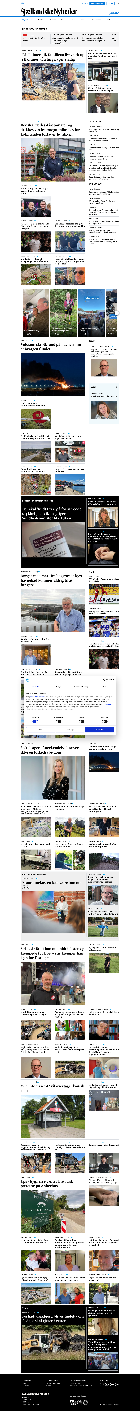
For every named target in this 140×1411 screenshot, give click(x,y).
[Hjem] (22, 3)
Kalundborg (25, 256)
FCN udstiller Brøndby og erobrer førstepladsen (104, 222)
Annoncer (25, 1386)
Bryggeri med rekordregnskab (104, 1144)
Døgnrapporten (37, 35)
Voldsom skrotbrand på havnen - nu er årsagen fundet (103, 139)
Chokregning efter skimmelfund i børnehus (33, 404)
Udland (91, 189)
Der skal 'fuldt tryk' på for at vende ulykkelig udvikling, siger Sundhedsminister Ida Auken (51, 513)
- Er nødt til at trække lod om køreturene (34, 674)
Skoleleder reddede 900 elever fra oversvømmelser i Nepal (104, 193)
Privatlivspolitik (75, 1383)
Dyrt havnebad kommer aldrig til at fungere (51, 580)
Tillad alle (99, 730)
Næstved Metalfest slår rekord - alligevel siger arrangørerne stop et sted (70, 261)
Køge (90, 135)
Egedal (90, 908)
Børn (64, 1009)
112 (94, 145)
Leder (101, 393)
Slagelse (55, 35)
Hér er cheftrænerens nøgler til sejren (35, 226)
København (92, 207)
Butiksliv (33, 121)
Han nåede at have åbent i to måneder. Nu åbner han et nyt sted (102, 56)
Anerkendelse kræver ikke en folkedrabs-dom (50, 750)
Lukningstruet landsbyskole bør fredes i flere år (70, 1147)
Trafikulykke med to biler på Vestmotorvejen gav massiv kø (36, 437)
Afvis (40, 730)
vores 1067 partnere (38, 697)
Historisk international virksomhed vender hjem (100, 89)
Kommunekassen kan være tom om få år (52, 885)
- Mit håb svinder (69, 845)
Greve (84, 35)
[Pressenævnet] (79, 1401)
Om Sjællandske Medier (78, 1380)
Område (53, 20)
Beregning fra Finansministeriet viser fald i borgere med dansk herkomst (103, 212)
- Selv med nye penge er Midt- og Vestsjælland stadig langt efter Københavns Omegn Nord (36, 810)
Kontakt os (49, 1386)
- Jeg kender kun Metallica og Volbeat (34, 191)
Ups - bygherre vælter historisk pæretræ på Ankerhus (47, 1183)
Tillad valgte (70, 730)
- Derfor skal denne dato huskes (104, 1013)
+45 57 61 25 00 (33, 1404)
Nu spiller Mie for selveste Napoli (103, 912)
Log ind (110, 3)
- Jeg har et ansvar (69, 437)
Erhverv (73, 20)
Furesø (90, 50)
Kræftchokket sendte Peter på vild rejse (69, 807)
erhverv (99, 126)
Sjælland (115, 35)
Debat (82, 20)
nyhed (96, 135)
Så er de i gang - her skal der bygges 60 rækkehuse (101, 178)
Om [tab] (104, 687)
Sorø (22, 1177)
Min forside (42, 20)
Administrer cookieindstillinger (81, 1386)
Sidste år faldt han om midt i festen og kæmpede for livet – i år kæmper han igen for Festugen (52, 953)
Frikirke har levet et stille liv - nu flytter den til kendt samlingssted (103, 809)
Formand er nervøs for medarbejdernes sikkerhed (104, 1242)
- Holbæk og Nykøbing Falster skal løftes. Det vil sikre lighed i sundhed (104, 352)
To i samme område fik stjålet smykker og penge (34, 39)
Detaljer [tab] (58, 687)
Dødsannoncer (97, 20)
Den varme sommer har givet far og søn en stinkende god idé (70, 225)
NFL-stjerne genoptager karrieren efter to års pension (102, 231)
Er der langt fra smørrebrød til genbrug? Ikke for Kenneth (103, 1086)
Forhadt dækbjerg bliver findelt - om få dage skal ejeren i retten (70, 1050)
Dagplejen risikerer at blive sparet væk (102, 1279)
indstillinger (107, 704)
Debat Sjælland (105, 346)
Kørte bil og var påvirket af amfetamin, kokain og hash (94, 39)
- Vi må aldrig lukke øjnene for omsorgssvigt (103, 1181)
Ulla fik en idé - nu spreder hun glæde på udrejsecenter (70, 1279)
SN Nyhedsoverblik (27, 20)
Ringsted (58, 841)
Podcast (34, 505)
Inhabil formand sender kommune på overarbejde (33, 1013)
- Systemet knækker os (34, 1241)
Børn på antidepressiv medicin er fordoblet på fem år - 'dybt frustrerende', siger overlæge (102, 538)
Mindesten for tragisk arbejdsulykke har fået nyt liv (35, 260)
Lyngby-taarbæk (94, 85)
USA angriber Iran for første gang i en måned (102, 202)
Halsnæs (92, 841)
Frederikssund (26, 571)
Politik (100, 207)
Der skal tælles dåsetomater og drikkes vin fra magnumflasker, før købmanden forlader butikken (50, 129)
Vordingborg (93, 803)
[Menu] (118, 3)
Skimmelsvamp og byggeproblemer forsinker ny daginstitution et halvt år (35, 1147)
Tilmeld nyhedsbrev (53, 1383)
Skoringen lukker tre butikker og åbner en (104, 130)
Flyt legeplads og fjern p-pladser (70, 470)
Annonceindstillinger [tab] (81, 687)
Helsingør (26, 35)
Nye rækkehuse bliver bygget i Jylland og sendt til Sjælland (36, 1279)
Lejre (56, 1275)
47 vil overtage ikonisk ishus (52, 1088)
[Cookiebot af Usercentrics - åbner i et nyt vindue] (105, 680)
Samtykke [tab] (35, 687)
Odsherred (24, 121)
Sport (108, 20)
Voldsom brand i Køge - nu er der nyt (104, 148)
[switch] (58, 721)
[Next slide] (117, 313)
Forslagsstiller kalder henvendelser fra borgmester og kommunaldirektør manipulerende (69, 1244)
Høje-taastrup (27, 50)
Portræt (99, 1307)
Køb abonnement (97, 3)
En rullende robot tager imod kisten (35, 845)
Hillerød (23, 221)
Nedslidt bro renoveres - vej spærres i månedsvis (101, 157)
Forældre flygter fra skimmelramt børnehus (33, 470)
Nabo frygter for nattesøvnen (103, 948)
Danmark (94, 393)
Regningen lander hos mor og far (104, 397)
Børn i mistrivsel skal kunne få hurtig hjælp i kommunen (102, 503)
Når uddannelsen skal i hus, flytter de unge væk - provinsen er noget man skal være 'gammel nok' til (102, 1346)
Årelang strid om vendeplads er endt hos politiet (103, 845)
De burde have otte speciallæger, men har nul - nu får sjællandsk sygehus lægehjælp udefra (103, 167)
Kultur (31, 185)
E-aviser (85, 3)
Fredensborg (25, 1082)
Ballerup (92, 944)
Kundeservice (26, 1380)
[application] (70, 276)
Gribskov (58, 221)
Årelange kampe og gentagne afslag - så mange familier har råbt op (69, 1014)
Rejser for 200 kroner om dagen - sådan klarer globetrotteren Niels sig (100, 879)
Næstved (24, 185)
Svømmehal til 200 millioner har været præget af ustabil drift (69, 674)
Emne (63, 20)
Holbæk (91, 1237)
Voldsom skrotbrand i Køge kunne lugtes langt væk (102, 747)
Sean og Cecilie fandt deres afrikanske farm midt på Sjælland (101, 1313)
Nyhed (37, 50)
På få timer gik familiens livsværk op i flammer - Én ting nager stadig (53, 57)
